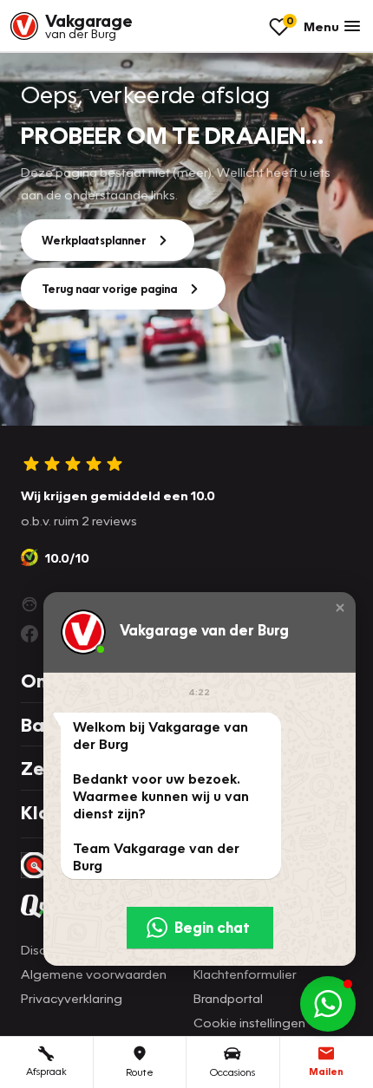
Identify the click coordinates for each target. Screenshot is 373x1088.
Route (140, 1071)
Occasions (232, 1071)
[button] (340, 607)
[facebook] (29, 633)
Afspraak (46, 1071)
